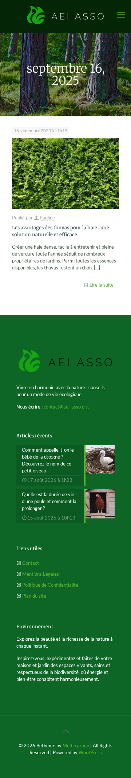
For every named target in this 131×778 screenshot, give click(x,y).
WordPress (90, 752)
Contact (30, 563)
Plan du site (34, 596)
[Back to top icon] (65, 731)
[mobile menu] (121, 14)
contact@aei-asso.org (66, 407)
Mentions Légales (40, 574)
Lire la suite (102, 285)
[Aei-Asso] (65, 15)
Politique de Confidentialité (50, 585)
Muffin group (76, 745)
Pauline (47, 218)
